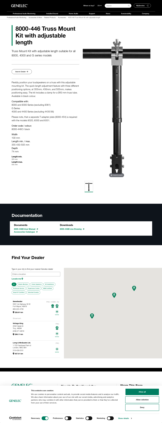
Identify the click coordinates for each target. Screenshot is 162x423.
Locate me (17, 279)
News (108, 13)
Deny (142, 407)
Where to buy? (89, 6)
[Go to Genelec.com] (19, 5)
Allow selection (142, 400)
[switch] (68, 418)
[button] (92, 316)
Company (145, 13)
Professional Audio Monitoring (24, 13)
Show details (123, 418)
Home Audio (73, 13)
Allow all (142, 392)
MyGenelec (140, 6)
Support (92, 13)
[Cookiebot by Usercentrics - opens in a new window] (15, 418)
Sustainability (126, 13)
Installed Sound (52, 13)
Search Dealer (20, 72)
